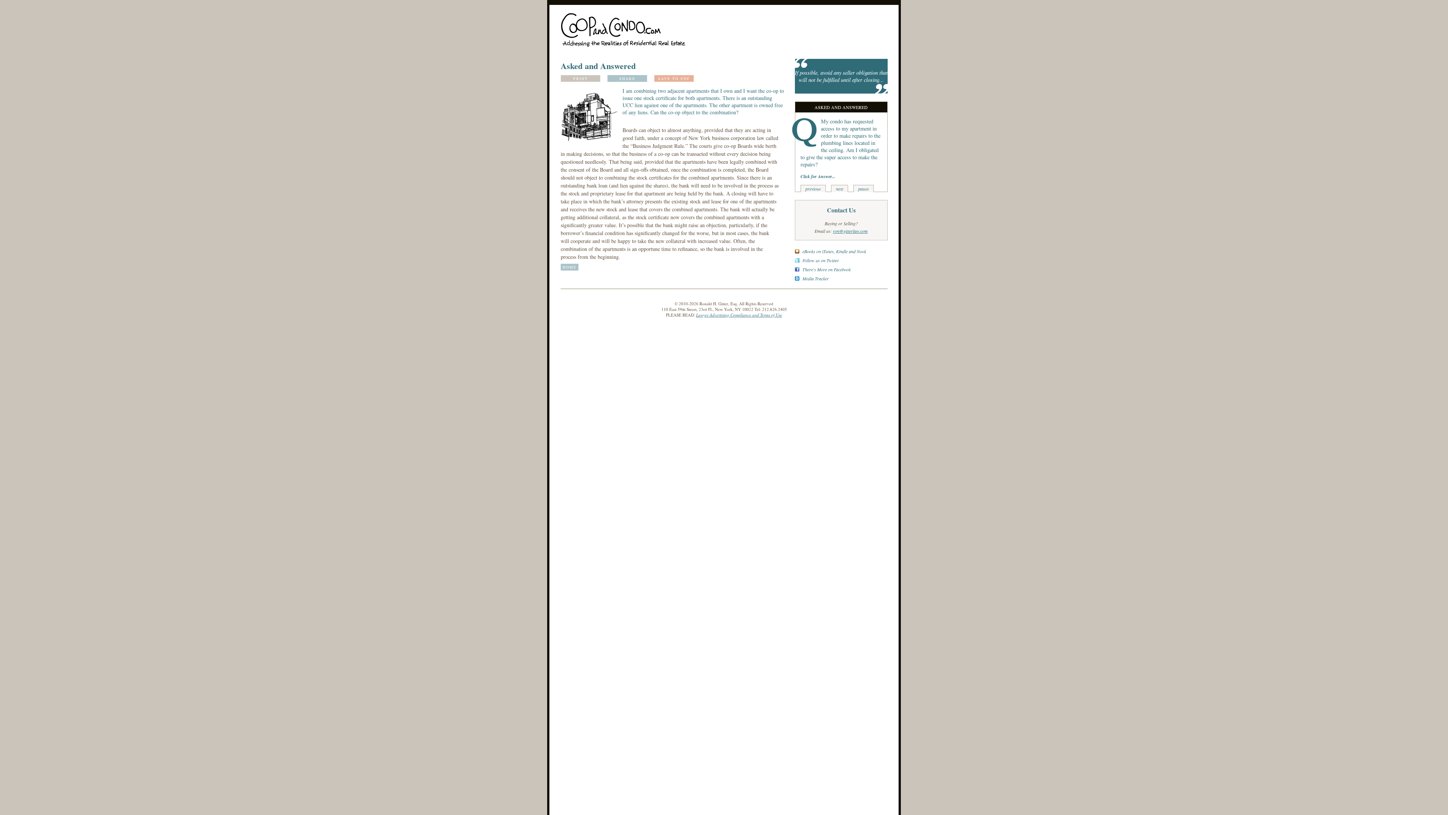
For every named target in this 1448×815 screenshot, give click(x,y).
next (839, 189)
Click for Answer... (818, 176)
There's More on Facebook (826, 269)
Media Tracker (815, 278)
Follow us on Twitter (820, 260)
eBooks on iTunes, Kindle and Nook (834, 251)
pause (863, 189)
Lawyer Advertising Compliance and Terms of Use (739, 315)
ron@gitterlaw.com (850, 231)
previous (813, 189)
